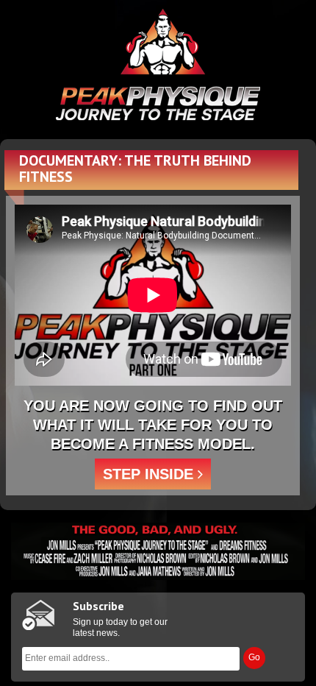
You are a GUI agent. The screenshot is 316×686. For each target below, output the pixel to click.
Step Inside (150, 474)
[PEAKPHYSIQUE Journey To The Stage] (157, 65)
